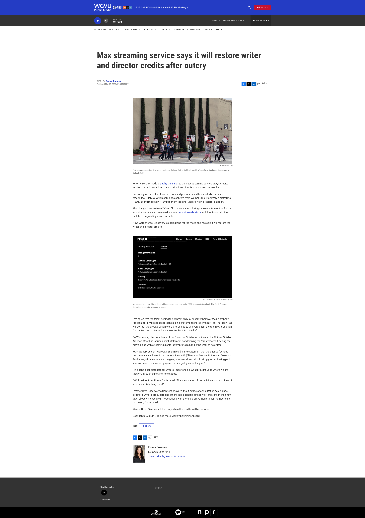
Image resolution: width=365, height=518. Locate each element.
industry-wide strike (190, 212)
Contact (220, 30)
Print (264, 83)
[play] (97, 20)
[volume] (106, 21)
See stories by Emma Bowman (166, 456)
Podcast (148, 30)
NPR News (146, 426)
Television (100, 30)
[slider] (110, 20)
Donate (263, 7)
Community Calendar (199, 30)
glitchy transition (169, 183)
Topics (163, 30)
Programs (131, 30)
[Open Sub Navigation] (121, 30)
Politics (114, 30)
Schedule (179, 30)
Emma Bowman (113, 81)
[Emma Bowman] (139, 454)
